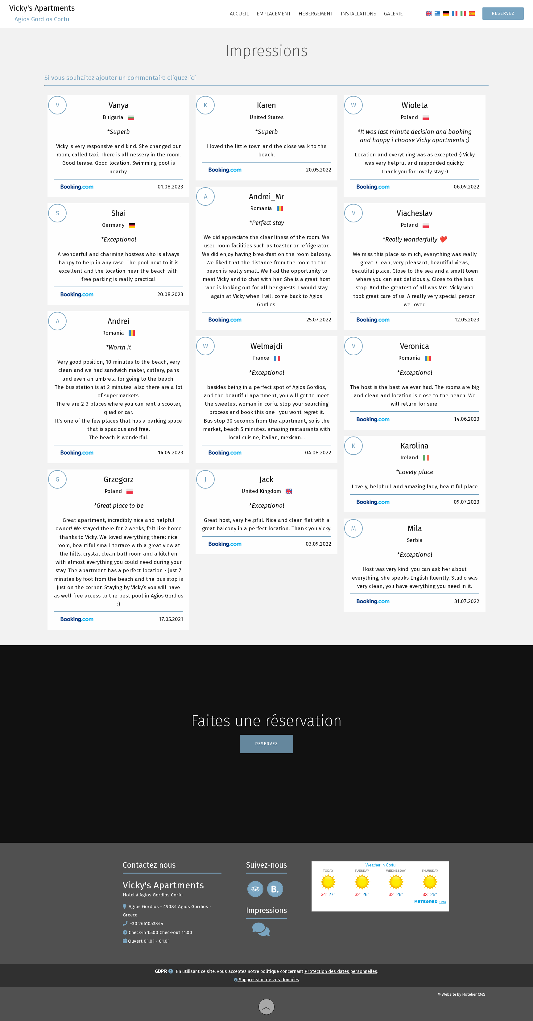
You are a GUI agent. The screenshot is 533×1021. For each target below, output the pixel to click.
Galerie (393, 13)
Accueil (239, 13)
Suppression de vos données (268, 979)
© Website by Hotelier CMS (461, 994)
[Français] (454, 13)
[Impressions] (261, 933)
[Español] (472, 13)
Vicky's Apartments (42, 13)
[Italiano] (463, 13)
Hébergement (316, 13)
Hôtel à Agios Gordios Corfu (153, 895)
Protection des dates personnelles (340, 971)
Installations (358, 13)
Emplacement (274, 13)
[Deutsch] (446, 13)
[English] (428, 13)
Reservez (503, 13)
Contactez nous (149, 865)
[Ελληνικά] (437, 13)
